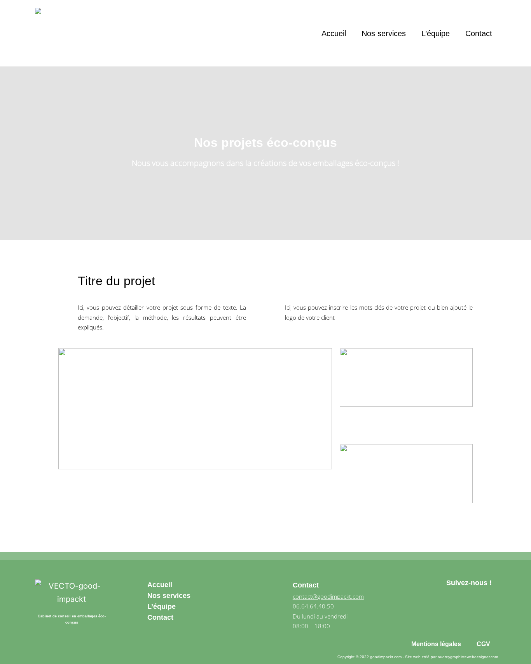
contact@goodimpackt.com (328, 596)
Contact (478, 33)
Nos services (384, 33)
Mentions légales (436, 644)
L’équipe (435, 33)
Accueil (333, 33)
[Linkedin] (486, 611)
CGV (483, 644)
